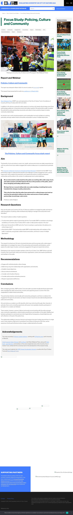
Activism (3, 29)
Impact (31, 29)
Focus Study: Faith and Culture (63, 132)
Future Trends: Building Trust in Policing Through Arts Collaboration (63, 170)
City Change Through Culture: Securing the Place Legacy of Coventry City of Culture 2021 (13, 482)
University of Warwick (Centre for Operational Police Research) (19, 170)
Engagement (17, 29)
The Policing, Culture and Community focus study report (27, 154)
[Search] (53, 8)
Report (13, 31)
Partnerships (38, 29)
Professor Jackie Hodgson (20, 336)
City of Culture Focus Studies (13, 13)
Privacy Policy (10, 498)
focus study (36, 87)
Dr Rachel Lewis (39, 336)
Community (9, 29)
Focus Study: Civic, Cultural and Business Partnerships (63, 113)
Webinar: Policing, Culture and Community (63, 150)
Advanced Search (60, 8)
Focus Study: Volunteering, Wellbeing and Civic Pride (63, 54)
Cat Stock (23, 342)
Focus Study (25, 29)
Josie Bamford (9, 344)
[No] (71, 513)
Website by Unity (5, 508)
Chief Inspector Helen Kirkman (10, 342)
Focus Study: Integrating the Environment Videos (63, 93)
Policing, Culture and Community (14, 83)
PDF (44, 29)
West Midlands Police (6, 101)
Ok (67, 512)
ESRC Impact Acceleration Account (27, 349)
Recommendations (5, 31)
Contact (3, 498)
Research (19, 31)
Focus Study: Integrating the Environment (62, 74)
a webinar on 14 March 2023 (31, 91)
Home (3, 13)
